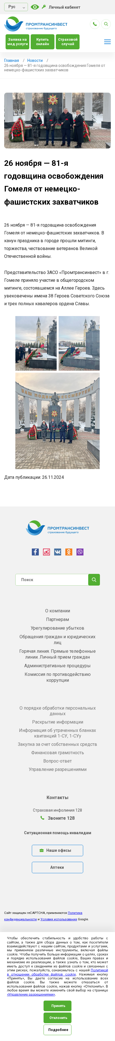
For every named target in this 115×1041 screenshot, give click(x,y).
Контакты (57, 797)
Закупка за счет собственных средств (57, 744)
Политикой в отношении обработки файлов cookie (57, 972)
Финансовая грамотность (57, 752)
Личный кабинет (64, 7)
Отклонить (58, 1018)
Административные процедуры (57, 665)
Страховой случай (68, 41)
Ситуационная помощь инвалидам (57, 833)
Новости (35, 60)
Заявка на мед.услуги (17, 41)
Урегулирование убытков (57, 628)
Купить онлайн (42, 41)
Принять (58, 1006)
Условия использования (58, 919)
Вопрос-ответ (57, 761)
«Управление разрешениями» (31, 994)
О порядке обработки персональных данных (58, 710)
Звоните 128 (61, 818)
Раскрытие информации (57, 722)
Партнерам (57, 619)
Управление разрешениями (58, 769)
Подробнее (58, 1030)
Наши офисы (58, 850)
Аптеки (57, 867)
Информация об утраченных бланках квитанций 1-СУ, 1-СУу (57, 733)
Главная (11, 60)
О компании (57, 610)
